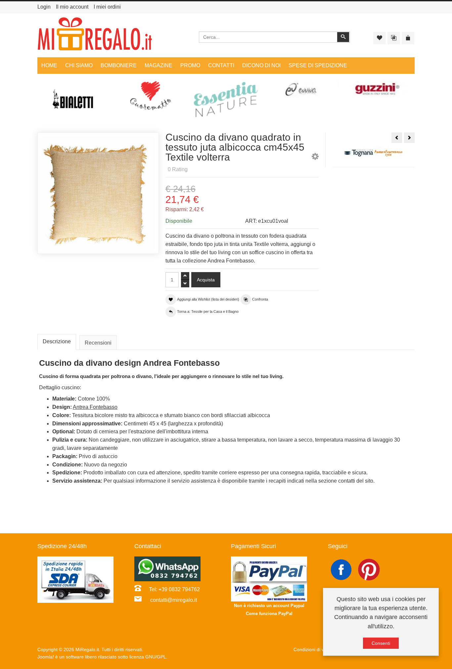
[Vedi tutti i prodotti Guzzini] (377, 89)
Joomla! (45, 656)
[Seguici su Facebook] (342, 569)
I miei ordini (107, 7)
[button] (315, 158)
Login (44, 7)
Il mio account (72, 7)
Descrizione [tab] (57, 341)
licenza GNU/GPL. (148, 656)
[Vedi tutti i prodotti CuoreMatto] (150, 95)
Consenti (381, 643)
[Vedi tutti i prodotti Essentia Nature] (226, 99)
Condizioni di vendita (315, 649)
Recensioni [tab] (98, 343)
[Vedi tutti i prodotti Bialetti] (75, 101)
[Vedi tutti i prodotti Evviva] (301, 89)
